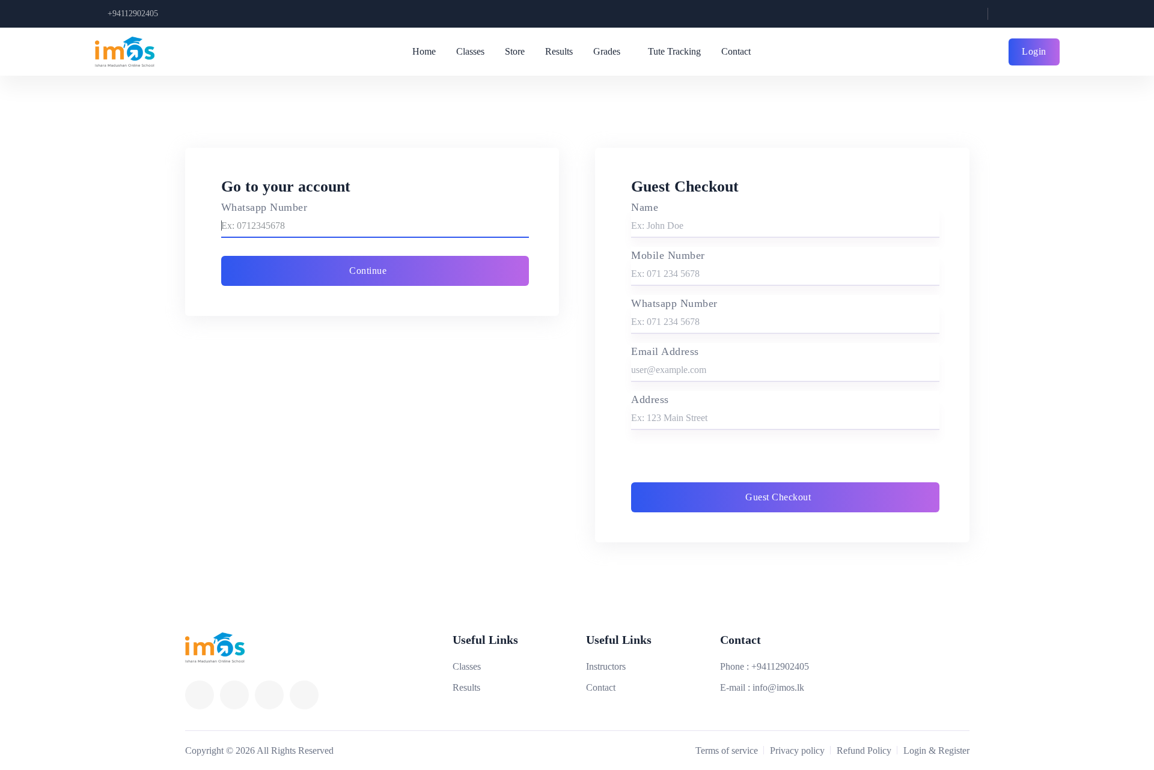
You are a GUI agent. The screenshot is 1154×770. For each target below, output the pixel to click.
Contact (736, 51)
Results (559, 51)
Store (515, 51)
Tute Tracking (674, 51)
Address (650, 399)
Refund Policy (864, 750)
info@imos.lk (778, 687)
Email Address (665, 351)
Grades (606, 51)
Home (424, 51)
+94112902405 (133, 13)
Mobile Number (668, 255)
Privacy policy (797, 750)
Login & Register (936, 750)
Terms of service (726, 750)
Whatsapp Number (264, 207)
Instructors (606, 666)
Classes (470, 51)
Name (644, 207)
